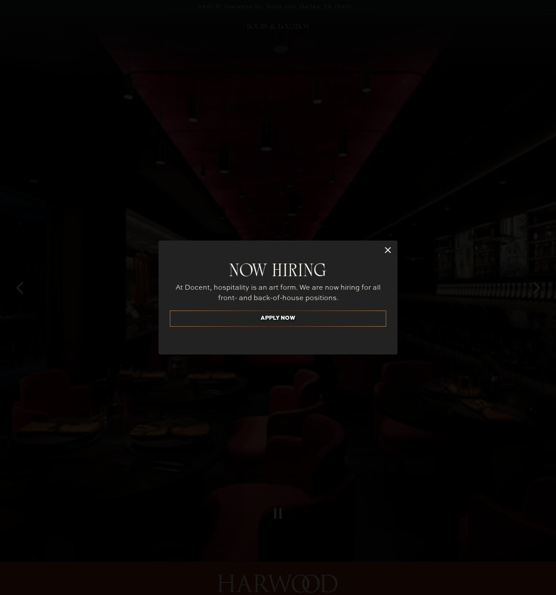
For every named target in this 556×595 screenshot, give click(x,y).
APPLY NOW (278, 318)
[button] (388, 250)
